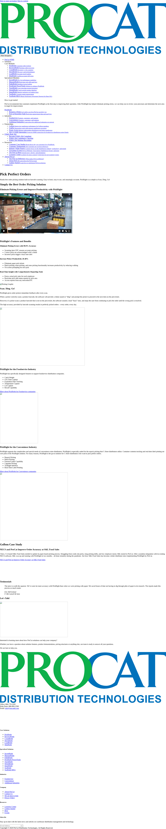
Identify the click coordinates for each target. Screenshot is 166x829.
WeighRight (23, 90)
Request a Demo (28, 112)
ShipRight (21, 76)
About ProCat (9, 157)
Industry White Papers (37, 148)
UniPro (28, 128)
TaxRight (21, 94)
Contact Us (9, 165)
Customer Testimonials (28, 146)
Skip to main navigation (8, 1)
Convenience (24, 120)
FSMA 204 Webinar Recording (20, 140)
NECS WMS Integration (39, 132)
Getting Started (27, 163)
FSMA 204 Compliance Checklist (21, 138)
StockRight (22, 72)
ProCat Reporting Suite (30, 114)
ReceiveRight (21, 68)
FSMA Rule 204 (10, 134)
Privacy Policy (10, 798)
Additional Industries (31, 122)
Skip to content (22, 1)
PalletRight (20, 84)
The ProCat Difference (26, 159)
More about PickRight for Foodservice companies (17, 391)
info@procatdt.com (12, 708)
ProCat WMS (9, 60)
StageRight (24, 92)
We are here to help (11, 796)
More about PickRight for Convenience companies (18, 471)
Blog (6, 811)
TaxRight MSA (30, 96)
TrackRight (23, 88)
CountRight (21, 70)
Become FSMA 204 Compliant (20, 136)
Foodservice (23, 118)
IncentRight (22, 80)
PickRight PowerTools (26, 86)
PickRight (20, 66)
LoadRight (20, 74)
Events (7, 813)
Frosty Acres (30, 130)
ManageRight (23, 82)
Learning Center (34, 155)
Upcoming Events (34, 150)
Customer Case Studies (32, 144)
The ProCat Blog (27, 153)
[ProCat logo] (83, 53)
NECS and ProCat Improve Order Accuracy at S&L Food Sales (22, 560)
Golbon (29, 126)
